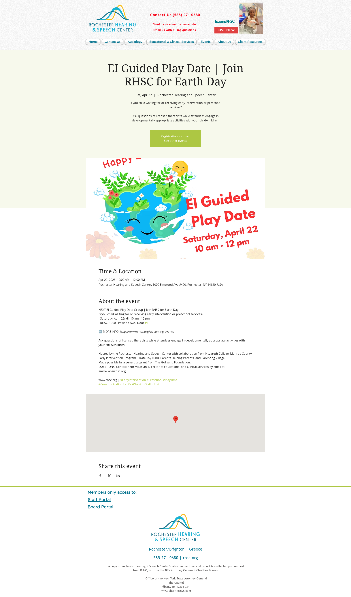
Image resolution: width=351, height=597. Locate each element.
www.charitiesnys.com (176, 591)
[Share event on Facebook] (100, 475)
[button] (224, 42)
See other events (175, 141)
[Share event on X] (109, 475)
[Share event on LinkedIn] (118, 475)
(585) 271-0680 (186, 14)
